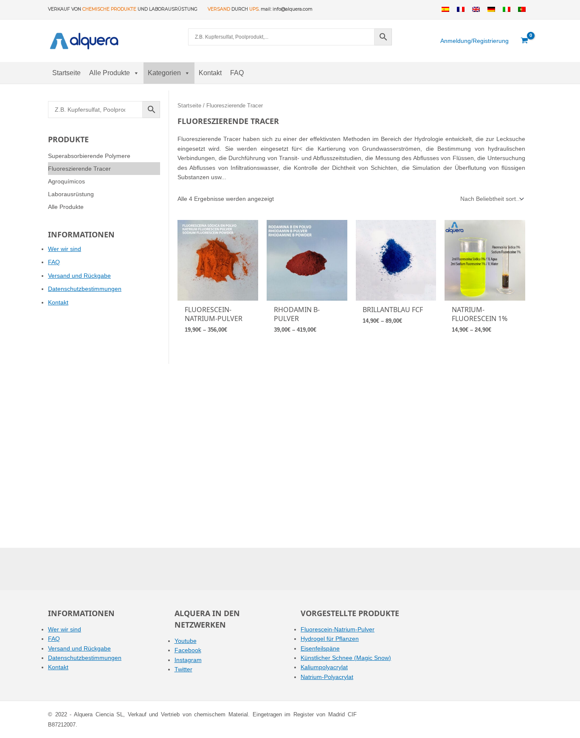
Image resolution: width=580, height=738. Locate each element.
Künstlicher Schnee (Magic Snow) (346, 657)
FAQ (237, 72)
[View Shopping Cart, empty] (524, 40)
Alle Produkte (109, 72)
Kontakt (210, 72)
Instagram (188, 659)
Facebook (188, 650)
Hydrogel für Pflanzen (330, 638)
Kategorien (164, 72)
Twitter (183, 669)
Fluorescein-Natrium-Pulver (337, 629)
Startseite (66, 72)
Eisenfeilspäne (320, 648)
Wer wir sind (64, 248)
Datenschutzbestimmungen (84, 288)
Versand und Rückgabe (79, 275)
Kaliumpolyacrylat (324, 667)
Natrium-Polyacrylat (327, 676)
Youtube (186, 640)
